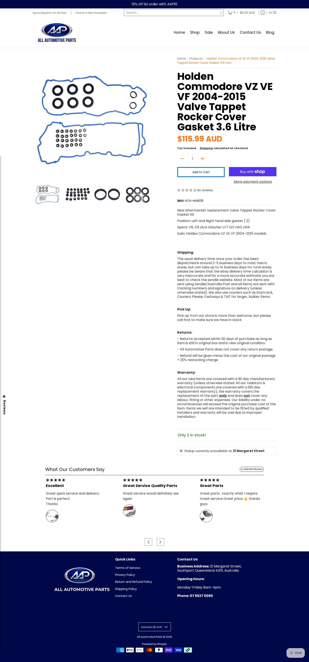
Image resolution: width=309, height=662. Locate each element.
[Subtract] (182, 158)
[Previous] (35, 116)
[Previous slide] (148, 542)
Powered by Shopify (154, 644)
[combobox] (171, 12)
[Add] (202, 158)
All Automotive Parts (149, 637)
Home (181, 58)
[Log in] (263, 12)
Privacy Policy (125, 575)
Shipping (206, 148)
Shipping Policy (126, 589)
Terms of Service (127, 568)
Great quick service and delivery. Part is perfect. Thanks (73, 498)
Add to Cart (201, 172)
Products (196, 58)
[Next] (149, 116)
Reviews (4, 407)
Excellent (55, 486)
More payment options (253, 182)
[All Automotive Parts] (57, 32)
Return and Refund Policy (133, 582)
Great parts (211, 486)
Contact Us (123, 596)
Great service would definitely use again (151, 496)
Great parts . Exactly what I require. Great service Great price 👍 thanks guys (230, 498)
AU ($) (273, 12)
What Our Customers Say (74, 469)
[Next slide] (160, 542)
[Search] (221, 12)
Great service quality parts (150, 486)
